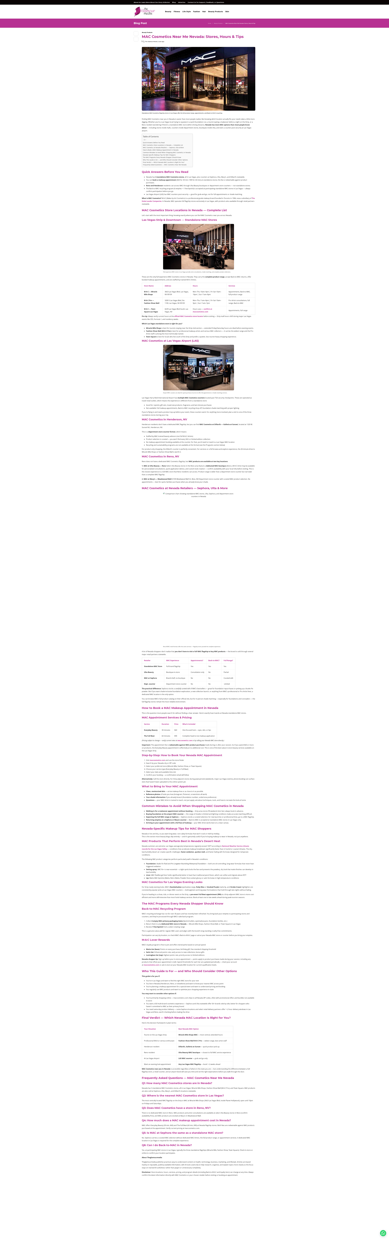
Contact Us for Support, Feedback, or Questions (206, 2)
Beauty (168, 12)
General (236, 1207)
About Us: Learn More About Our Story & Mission (152, 2)
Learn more (141, 1218)
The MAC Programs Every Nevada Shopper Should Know (162, 157)
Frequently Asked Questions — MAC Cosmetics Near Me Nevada (164, 165)
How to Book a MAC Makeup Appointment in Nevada (160, 150)
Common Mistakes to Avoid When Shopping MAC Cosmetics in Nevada (167, 152)
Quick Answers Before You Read (154, 143)
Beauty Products (215, 12)
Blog (174, 2)
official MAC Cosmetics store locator (188, 316)
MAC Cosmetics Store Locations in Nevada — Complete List (163, 145)
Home (209, 23)
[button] (383, 1233)
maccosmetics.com (184, 740)
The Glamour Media (249, 1231)
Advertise (181, 2)
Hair (204, 12)
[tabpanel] (198, 1174)
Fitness (177, 12)
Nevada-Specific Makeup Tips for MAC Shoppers (159, 155)
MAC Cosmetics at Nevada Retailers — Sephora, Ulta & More (163, 147)
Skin (227, 12)
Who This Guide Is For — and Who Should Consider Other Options (165, 160)
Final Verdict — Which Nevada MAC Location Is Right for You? (163, 162)
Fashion (196, 12)
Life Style (186, 12)
